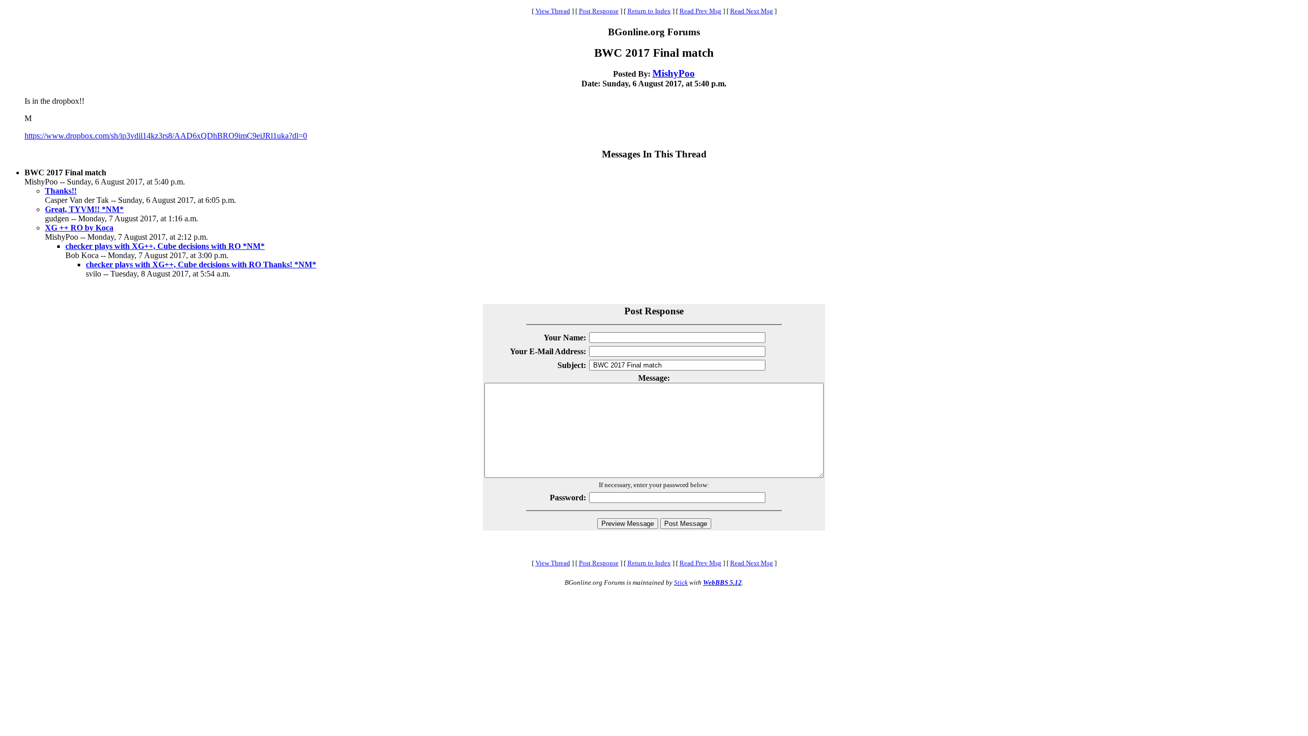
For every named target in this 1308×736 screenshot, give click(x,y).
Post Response (599, 11)
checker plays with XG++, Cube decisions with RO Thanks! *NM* (201, 264)
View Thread (552, 11)
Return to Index (649, 11)
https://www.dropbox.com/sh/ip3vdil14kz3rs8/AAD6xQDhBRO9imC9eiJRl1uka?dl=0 (166, 135)
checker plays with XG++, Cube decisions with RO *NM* (165, 246)
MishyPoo (673, 73)
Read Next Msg (751, 11)
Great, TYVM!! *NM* (84, 209)
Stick (681, 582)
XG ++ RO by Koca (79, 227)
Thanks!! (61, 191)
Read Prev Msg (700, 11)
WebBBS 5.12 (722, 582)
